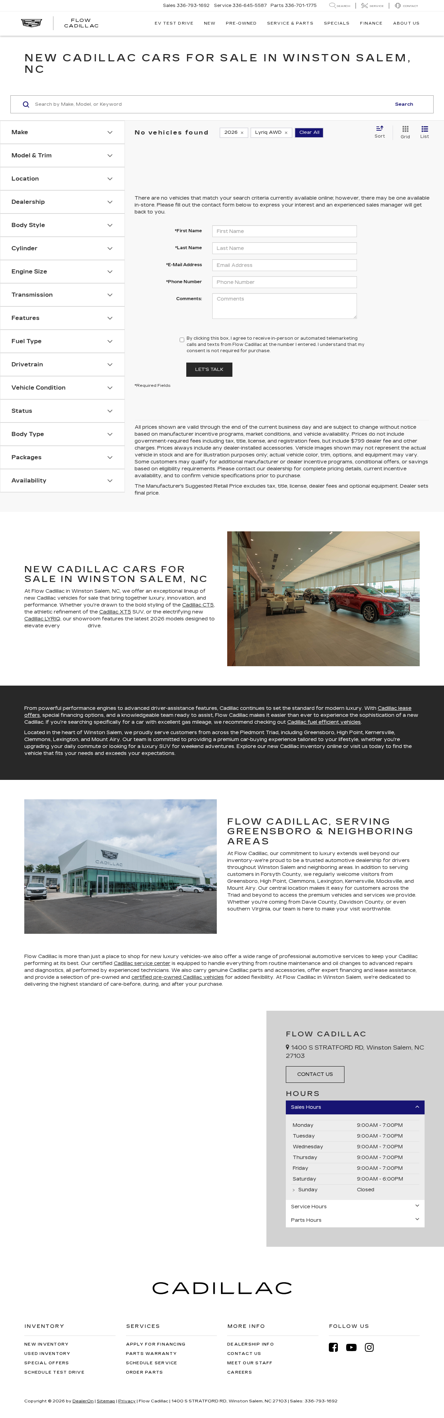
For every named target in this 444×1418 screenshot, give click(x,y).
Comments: (189, 298)
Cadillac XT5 (115, 612)
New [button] (209, 23)
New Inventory (46, 1344)
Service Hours (309, 1207)
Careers (239, 1372)
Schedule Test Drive (54, 1372)
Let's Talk (209, 369)
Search (404, 104)
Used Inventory (47, 1353)
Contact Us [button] (315, 1074)
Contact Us (244, 1353)
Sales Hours (306, 1107)
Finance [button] (371, 23)
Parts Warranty (151, 1353)
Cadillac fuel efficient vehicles (324, 722)
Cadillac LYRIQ (42, 619)
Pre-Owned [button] (241, 23)
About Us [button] (406, 23)
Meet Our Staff (250, 1363)
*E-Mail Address (184, 264)
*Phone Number (184, 281)
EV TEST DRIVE (174, 23)
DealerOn (83, 1401)
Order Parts (144, 1372)
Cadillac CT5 (198, 605)
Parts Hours (306, 1220)
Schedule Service (152, 1363)
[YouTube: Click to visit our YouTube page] (355, 1347)
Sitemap (106, 1401)
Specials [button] (337, 23)
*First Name (188, 230)
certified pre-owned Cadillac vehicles (177, 977)
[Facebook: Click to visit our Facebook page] (337, 1347)
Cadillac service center (142, 963)
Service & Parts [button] (290, 23)
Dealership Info (250, 1344)
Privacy (127, 1401)
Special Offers (46, 1363)
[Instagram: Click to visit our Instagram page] (373, 1347)
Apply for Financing (156, 1344)
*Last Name (188, 247)
